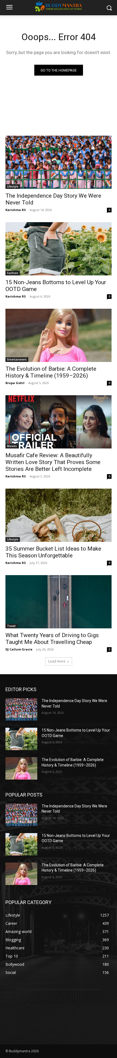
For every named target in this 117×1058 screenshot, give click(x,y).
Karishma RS (15, 210)
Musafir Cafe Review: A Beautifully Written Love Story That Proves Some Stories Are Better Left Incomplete (52, 462)
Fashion (12, 273)
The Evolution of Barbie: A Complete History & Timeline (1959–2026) (50, 372)
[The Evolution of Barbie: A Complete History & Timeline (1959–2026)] (58, 335)
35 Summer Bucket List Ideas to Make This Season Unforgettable (53, 552)
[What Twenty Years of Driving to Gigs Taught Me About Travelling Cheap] (58, 601)
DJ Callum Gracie (18, 649)
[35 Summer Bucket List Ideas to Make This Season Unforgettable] (58, 515)
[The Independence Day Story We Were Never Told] (58, 162)
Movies (12, 446)
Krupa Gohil (14, 383)
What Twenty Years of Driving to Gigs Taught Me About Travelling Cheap (52, 638)
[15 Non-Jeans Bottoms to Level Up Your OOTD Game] (58, 248)
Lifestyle (12, 186)
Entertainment (17, 359)
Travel (11, 626)
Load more (56, 661)
